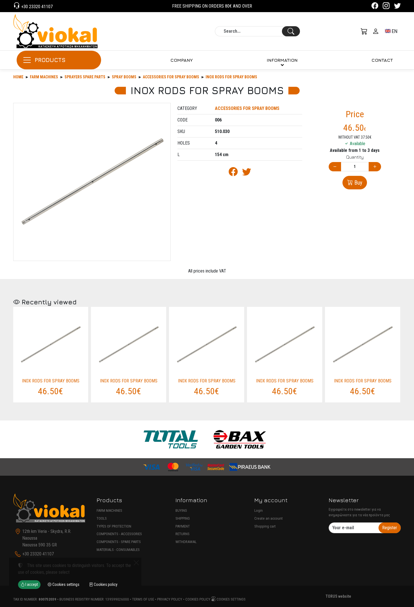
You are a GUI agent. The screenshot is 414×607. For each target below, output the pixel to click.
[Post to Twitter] (246, 173)
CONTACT (382, 60)
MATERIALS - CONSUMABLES (118, 550)
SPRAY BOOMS (124, 77)
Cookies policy (197, 599)
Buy (357, 182)
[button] (364, 31)
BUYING (181, 510)
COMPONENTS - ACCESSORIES (119, 534)
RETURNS (182, 534)
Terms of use (143, 599)
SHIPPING (182, 518)
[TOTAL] (170, 439)
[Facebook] (374, 6)
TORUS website (338, 596)
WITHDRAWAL (186, 542)
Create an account (268, 518)
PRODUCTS (50, 60)
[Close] (136, 563)
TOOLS (102, 518)
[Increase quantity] (375, 166)
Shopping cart (265, 526)
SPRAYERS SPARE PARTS (84, 77)
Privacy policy (169, 599)
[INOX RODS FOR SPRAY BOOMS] (92, 182)
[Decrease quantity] (335, 166)
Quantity (355, 156)
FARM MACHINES (109, 510)
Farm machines (44, 77)
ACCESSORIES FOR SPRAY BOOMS (171, 77)
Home (18, 77)
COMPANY (181, 60)
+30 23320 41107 (36, 6)
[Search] (291, 31)
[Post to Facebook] (233, 173)
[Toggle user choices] (376, 31)
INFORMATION (282, 60)
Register (389, 527)
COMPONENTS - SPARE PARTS (119, 542)
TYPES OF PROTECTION (114, 526)
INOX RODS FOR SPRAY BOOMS (231, 77)
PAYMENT (182, 526)
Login (258, 510)
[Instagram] (386, 6)
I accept (31, 584)
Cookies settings (231, 599)
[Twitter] (397, 6)
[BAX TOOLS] (240, 439)
